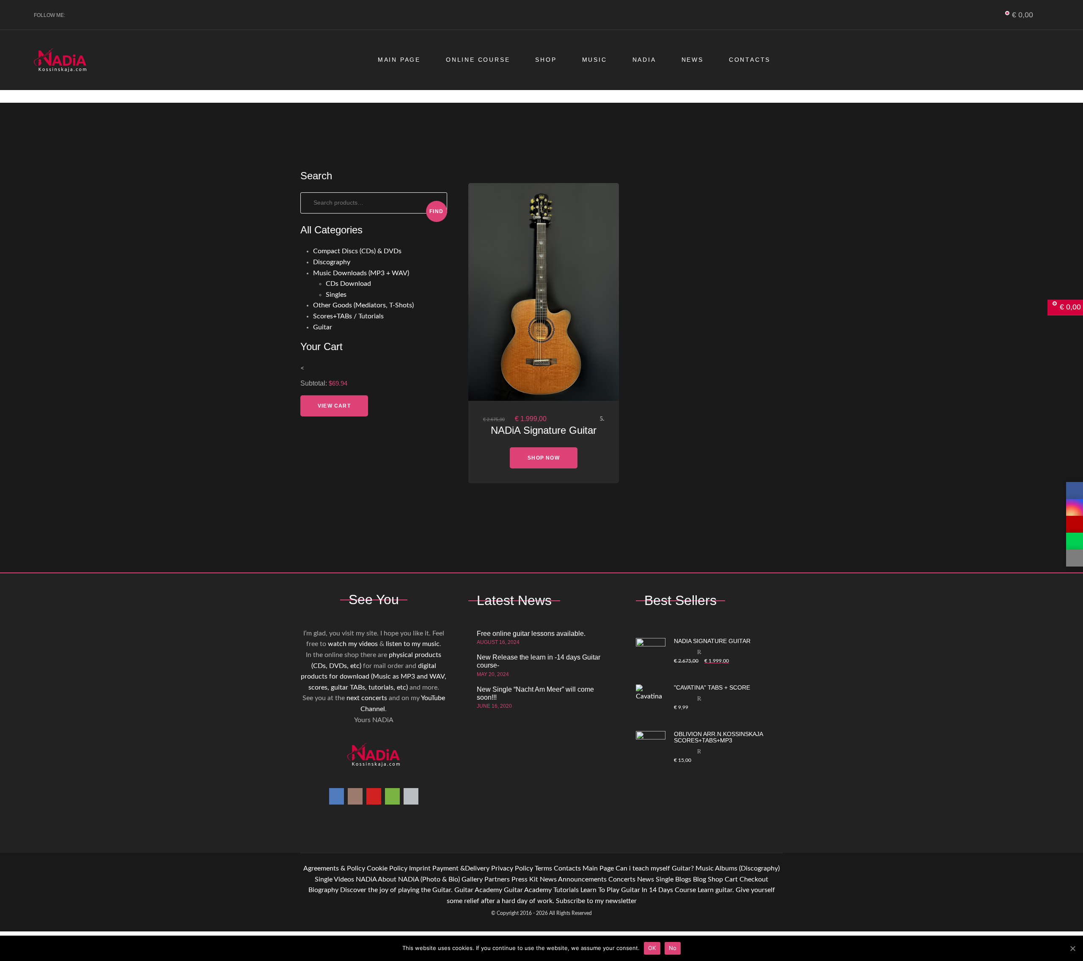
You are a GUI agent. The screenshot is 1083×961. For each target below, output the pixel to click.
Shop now (544, 458)
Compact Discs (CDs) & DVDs (357, 251)
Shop (545, 59)
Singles (336, 294)
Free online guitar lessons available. (531, 633)
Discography (331, 262)
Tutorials (566, 890)
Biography (323, 890)
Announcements (582, 879)
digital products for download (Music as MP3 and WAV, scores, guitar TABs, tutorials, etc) (373, 677)
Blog (699, 879)
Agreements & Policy (334, 868)
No (673, 948)
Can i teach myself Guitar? (655, 868)
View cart (334, 406)
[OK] (1072, 948)
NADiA (644, 59)
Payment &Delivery (460, 868)
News (693, 59)
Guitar (322, 327)
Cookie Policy (387, 868)
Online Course (478, 59)
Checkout (753, 879)
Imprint (420, 868)
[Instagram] (91, 15)
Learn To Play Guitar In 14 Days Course (638, 890)
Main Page (399, 59)
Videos (344, 879)
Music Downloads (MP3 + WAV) (361, 273)
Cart (731, 879)
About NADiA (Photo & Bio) (419, 879)
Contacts (749, 59)
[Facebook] (77, 15)
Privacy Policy (512, 868)
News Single (655, 879)
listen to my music (413, 644)
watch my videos (353, 644)
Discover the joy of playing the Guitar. (396, 890)
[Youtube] (105, 15)
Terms (543, 868)
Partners (497, 879)
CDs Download (348, 283)
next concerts (366, 698)
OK (652, 948)
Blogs (683, 879)
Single (324, 879)
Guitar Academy (478, 890)
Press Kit (524, 879)
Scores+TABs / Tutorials (348, 316)
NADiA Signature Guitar (543, 430)
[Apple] (133, 15)
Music (594, 59)
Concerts (621, 879)
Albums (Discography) (747, 868)
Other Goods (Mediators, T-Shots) (363, 305)
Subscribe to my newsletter (596, 901)
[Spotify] (119, 15)
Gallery (472, 879)
